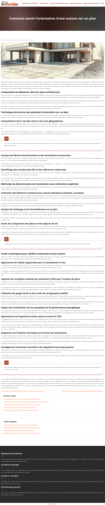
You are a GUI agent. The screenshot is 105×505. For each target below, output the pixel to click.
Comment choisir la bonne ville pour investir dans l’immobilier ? (21, 425)
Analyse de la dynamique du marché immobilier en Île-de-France (22, 433)
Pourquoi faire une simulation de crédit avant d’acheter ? (19, 430)
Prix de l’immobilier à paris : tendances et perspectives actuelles (22, 428)
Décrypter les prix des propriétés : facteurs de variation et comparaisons (23, 391)
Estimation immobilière (30, 3)
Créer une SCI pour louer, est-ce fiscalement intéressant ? (20, 407)
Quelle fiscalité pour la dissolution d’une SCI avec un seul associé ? (22, 405)
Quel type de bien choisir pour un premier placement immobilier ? (22, 399)
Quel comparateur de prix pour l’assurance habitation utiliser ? (21, 410)
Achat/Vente (44, 3)
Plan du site (52, 504)
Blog (102, 3)
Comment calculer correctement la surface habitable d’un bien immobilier (82, 391)
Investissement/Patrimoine (59, 3)
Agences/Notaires (76, 3)
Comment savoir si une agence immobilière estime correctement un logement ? (26, 402)
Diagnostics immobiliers (91, 3)
